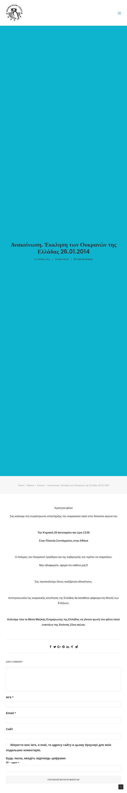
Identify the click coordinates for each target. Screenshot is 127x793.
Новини (30, 485)
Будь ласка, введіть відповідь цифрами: (36, 758)
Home (21, 485)
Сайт (9, 729)
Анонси (63, 259)
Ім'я (9, 697)
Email (11, 713)
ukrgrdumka (85, 259)
